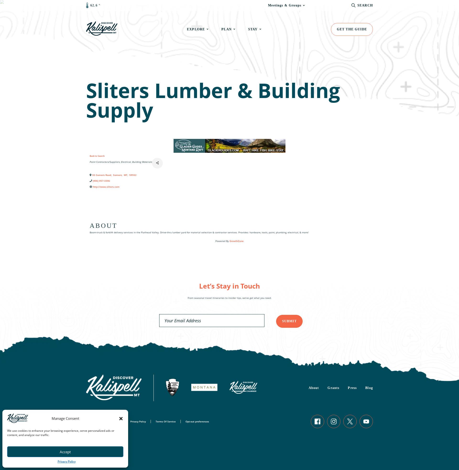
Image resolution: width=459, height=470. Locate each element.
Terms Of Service (166, 421)
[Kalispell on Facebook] (317, 421)
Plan (226, 29)
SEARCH (365, 5)
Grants (333, 388)
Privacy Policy (67, 461)
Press (352, 388)
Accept (65, 451)
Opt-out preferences (197, 421)
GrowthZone (237, 241)
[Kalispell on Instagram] (334, 421)
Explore (196, 29)
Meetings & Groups (284, 5)
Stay (253, 29)
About (314, 388)
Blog (369, 388)
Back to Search (97, 156)
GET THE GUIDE (352, 29)
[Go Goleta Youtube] (366, 421)
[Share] (157, 163)
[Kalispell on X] (350, 421)
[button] (121, 418)
